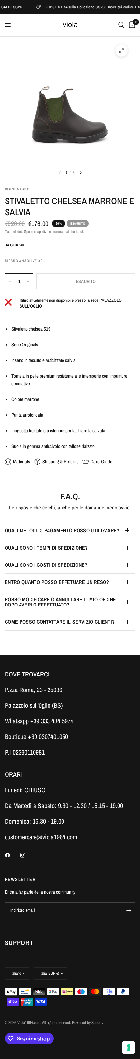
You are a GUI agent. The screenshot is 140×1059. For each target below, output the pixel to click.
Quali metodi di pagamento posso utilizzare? (62, 530)
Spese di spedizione (38, 231)
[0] (131, 25)
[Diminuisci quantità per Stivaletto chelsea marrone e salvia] (10, 281)
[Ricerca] (121, 25)
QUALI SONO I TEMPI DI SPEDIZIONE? (46, 547)
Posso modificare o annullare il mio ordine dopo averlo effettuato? (60, 602)
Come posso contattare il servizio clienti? (60, 621)
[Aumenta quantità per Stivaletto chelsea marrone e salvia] (28, 281)
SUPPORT (19, 942)
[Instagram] (27, 855)
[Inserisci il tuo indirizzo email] (128, 910)
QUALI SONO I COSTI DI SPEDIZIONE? (46, 564)
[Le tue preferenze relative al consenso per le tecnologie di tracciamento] (128, 1047)
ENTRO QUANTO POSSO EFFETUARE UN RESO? (57, 582)
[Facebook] (12, 855)
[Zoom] (121, 50)
